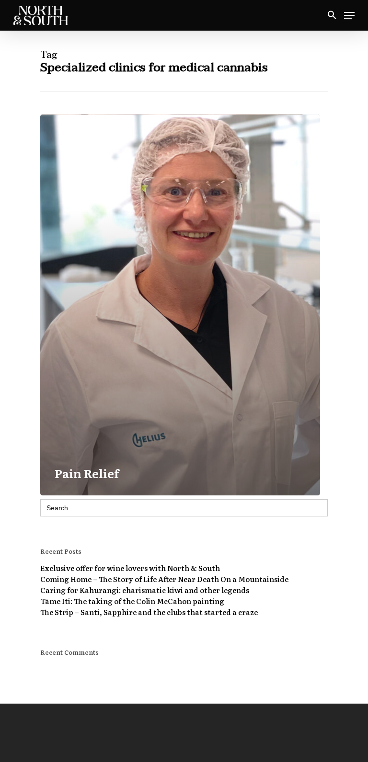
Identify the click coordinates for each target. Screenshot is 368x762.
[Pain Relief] (180, 304)
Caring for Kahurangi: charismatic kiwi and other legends (144, 590)
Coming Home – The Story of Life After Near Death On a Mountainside (164, 579)
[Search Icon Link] (332, 15)
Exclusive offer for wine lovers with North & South (130, 568)
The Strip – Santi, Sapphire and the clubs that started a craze (149, 612)
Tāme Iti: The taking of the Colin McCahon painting (132, 601)
